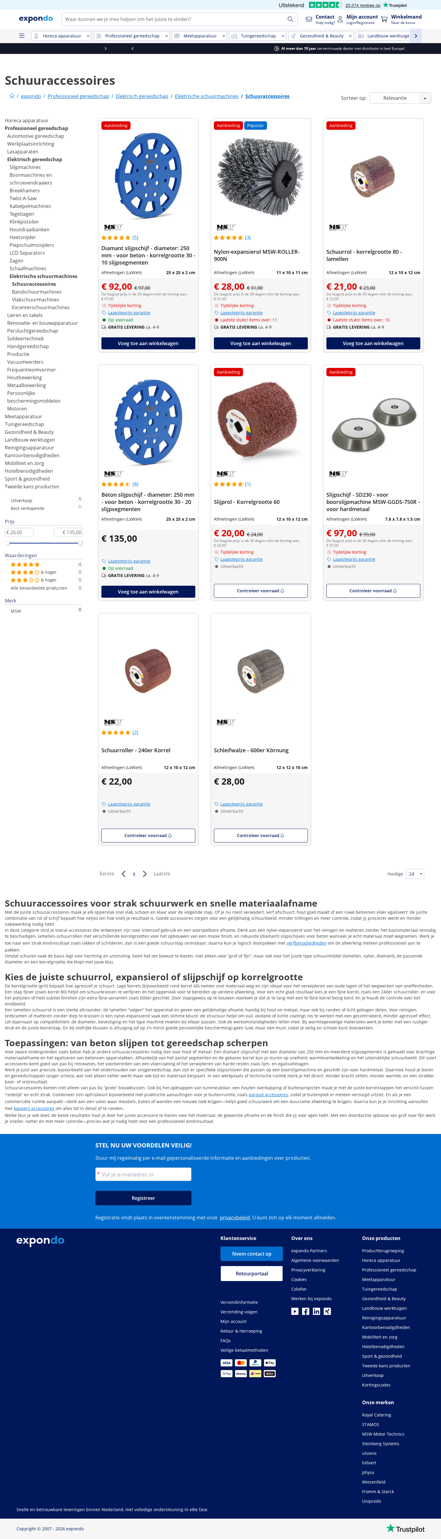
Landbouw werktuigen (30, 440)
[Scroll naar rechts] (427, 48)
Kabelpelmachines (30, 206)
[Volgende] (144, 874)
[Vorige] (123, 874)
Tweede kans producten (32, 486)
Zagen (16, 260)
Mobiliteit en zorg (24, 463)
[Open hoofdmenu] (21, 36)
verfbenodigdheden (307, 943)
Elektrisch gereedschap (34, 159)
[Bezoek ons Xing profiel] (327, 1313)
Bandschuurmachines (37, 292)
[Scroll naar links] (13, 48)
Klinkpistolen (24, 221)
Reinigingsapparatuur (29, 447)
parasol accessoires (268, 1094)
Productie (18, 354)
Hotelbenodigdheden (29, 471)
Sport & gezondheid (27, 478)
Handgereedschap (28, 346)
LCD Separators (27, 253)
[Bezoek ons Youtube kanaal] (294, 1313)
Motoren (17, 408)
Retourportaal (252, 1273)
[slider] (7, 543)
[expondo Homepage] (12, 96)
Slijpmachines (25, 167)
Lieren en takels (25, 315)
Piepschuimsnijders (32, 245)
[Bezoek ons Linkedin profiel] (316, 1313)
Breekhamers (25, 190)
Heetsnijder (23, 237)
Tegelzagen (22, 214)
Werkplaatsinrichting (30, 144)
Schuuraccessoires (34, 284)
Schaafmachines (28, 268)
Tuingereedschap (24, 424)
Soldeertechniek (25, 338)
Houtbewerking (24, 377)
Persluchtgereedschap (32, 330)
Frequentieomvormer (31, 369)
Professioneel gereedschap (36, 128)
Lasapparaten (22, 151)
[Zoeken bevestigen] (290, 19)
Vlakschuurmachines (35, 299)
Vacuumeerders (25, 362)
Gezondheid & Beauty (29, 432)
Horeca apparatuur (27, 120)
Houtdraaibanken (30, 229)
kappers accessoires (34, 1108)
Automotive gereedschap (35, 136)
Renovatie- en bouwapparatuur (42, 323)
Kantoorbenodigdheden (32, 455)
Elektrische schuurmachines (43, 276)
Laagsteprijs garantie (129, 312)
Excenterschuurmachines (41, 307)
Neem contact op (252, 1253)
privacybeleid (235, 1217)
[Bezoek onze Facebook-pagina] (305, 1313)
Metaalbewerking (26, 385)
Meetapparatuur (23, 416)
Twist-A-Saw (23, 198)
